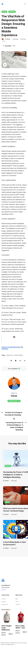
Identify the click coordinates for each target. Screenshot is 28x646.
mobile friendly (18, 355)
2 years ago (14, 548)
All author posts (13, 401)
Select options (6, 620)
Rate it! (11, 633)
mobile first (9, 355)
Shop (17, 601)
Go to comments (14, 368)
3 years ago (14, 480)
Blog (17, 599)
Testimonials (4, 604)
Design (4, 11)
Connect (18, 604)
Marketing (12, 11)
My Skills (3, 601)
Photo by (4, 347)
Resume (3, 589)
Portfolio (3, 599)
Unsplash (4, 349)
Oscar (8, 39)
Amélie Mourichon (14, 347)
